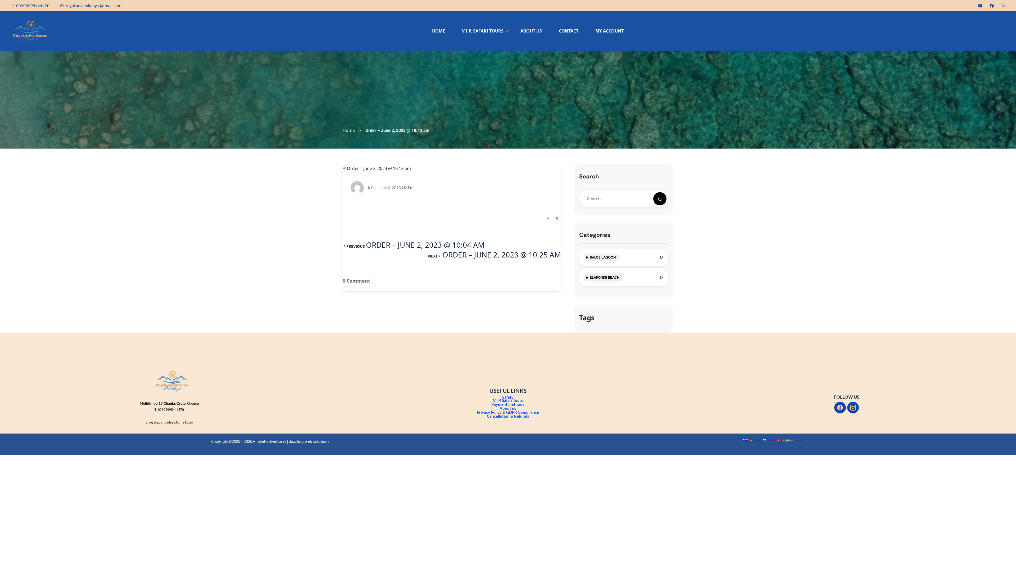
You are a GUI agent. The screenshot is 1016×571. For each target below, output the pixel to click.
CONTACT (568, 31)
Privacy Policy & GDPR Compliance (508, 412)
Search (589, 176)
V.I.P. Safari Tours (508, 400)
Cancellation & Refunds (508, 416)
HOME (438, 31)
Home (349, 130)
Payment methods (507, 404)
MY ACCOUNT (609, 31)
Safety (508, 397)
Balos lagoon (603, 257)
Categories (594, 235)
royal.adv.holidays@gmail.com (93, 5)
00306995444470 (32, 5)
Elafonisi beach (604, 277)
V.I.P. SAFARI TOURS (483, 31)
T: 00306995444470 (169, 410)
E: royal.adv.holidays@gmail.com (169, 422)
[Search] (659, 198)
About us (508, 408)
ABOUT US (531, 31)
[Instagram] (853, 407)
